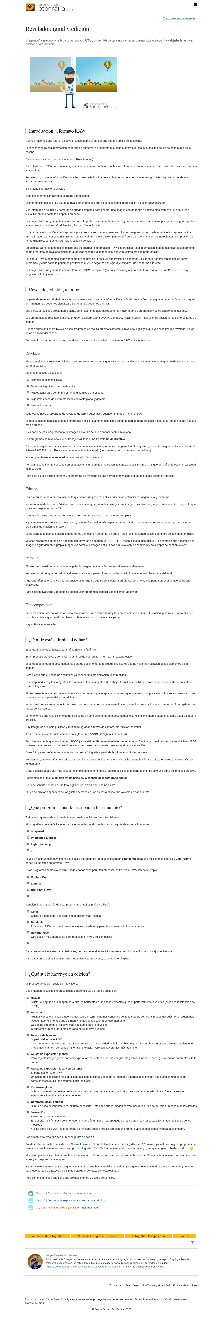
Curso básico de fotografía (179, 18)
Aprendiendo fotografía (47, 1236)
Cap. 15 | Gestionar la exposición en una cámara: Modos (70, 1200)
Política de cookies (185, 1285)
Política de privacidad (156, 1285)
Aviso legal (132, 1285)
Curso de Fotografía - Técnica (97, 1236)
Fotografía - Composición (148, 1236)
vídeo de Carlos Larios (73, 1144)
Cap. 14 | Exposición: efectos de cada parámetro (65, 1193)
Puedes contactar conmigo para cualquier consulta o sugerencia (83, 1266)
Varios (185, 1236)
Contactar (115, 1285)
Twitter (160, 1266)
